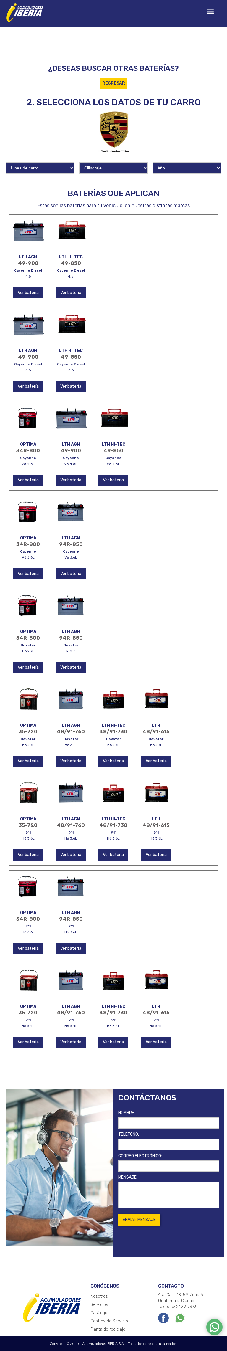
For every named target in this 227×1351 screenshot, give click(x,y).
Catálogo (98, 1312)
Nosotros (99, 1296)
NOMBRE (126, 1112)
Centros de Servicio (109, 1321)
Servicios (99, 1304)
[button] (210, 11)
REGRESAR (113, 83)
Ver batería (28, 292)
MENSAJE (127, 1177)
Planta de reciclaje (107, 1329)
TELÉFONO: (128, 1134)
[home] (25, 11)
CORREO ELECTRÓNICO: (140, 1155)
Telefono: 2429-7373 (177, 1306)
